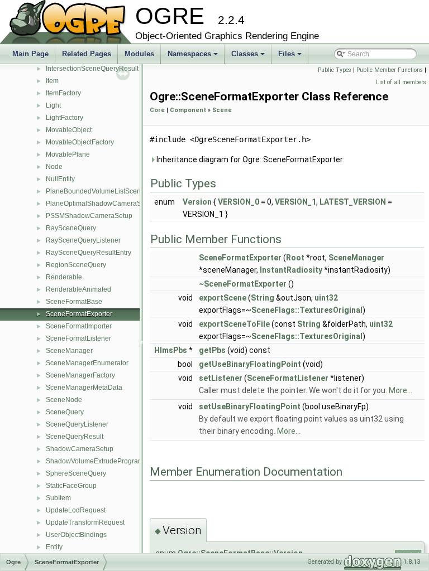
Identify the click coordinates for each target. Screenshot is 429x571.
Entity (54, 547)
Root (295, 257)
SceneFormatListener (78, 338)
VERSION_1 (295, 201)
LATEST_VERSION (353, 201)
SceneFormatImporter (79, 326)
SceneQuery (65, 412)
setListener (220, 378)
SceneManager (69, 351)
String (262, 297)
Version (197, 201)
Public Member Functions (389, 70)
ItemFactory (63, 93)
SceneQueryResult (74, 437)
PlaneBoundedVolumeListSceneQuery (104, 191)
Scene (222, 110)
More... (400, 390)
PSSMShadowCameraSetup (89, 216)
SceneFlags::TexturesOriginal (307, 310)
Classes (248, 57)
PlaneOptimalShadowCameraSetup (100, 203)
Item (52, 81)
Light (53, 105)
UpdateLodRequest (76, 510)
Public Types (334, 70)
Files (290, 57)
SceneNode (64, 400)
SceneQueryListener (77, 424)
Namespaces (194, 57)
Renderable (64, 277)
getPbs (212, 350)
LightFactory (64, 118)
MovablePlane (68, 154)
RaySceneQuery (71, 228)
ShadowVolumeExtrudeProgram (95, 461)
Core (157, 110)
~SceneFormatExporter (243, 283)
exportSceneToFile (234, 324)
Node (54, 167)
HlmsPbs (170, 350)
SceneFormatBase (74, 302)
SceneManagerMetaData (84, 387)
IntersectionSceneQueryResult (92, 68)
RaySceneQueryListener (83, 240)
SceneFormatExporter (79, 314)
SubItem (58, 498)
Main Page (30, 54)
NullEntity (60, 179)
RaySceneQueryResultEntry (88, 253)
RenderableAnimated (78, 289)
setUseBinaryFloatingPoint (250, 406)
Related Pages (86, 54)
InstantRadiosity (291, 269)
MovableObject (69, 130)
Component (188, 110)
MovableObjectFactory (80, 142)
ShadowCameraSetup (79, 449)
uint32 (326, 297)
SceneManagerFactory (80, 375)
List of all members (401, 82)
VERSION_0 (238, 201)
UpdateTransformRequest (85, 522)
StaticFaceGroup (71, 486)
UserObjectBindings (76, 535)
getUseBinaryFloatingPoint (250, 364)
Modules (139, 54)
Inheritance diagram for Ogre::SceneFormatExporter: (250, 159)
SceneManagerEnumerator (87, 363)
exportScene (222, 297)
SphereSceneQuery (76, 473)
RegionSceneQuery (76, 265)
